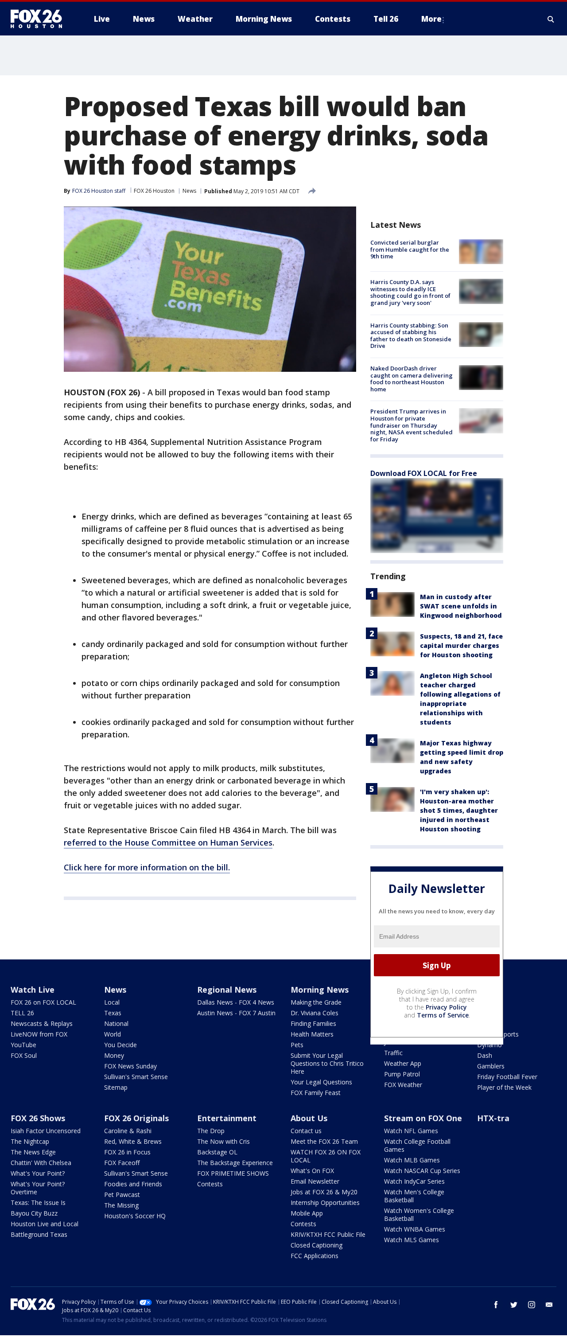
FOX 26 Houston (154, 191)
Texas (112, 1013)
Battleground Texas (39, 1234)
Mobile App (307, 1213)
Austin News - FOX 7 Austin (236, 1013)
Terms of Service (443, 1015)
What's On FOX (312, 1170)
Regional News (226, 989)
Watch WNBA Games (414, 1229)
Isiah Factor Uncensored (46, 1131)
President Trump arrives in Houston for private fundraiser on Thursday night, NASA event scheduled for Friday (411, 425)
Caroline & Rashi (127, 1131)
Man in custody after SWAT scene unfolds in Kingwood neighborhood (461, 606)
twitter (514, 1305)
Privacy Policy (446, 1007)
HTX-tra (493, 1118)
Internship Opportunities (325, 1202)
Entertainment (226, 1118)
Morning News (320, 989)
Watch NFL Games (411, 1131)
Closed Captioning (316, 1245)
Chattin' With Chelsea (41, 1162)
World (112, 1034)
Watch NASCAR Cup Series (422, 1170)
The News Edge (33, 1152)
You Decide (120, 1045)
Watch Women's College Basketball (419, 1214)
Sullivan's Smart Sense (136, 1076)
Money (114, 1055)
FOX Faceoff (122, 1162)
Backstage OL (217, 1152)
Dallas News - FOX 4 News (235, 1002)
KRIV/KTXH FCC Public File (328, 1234)
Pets (297, 1045)
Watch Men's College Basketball (414, 1196)
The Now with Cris (223, 1141)
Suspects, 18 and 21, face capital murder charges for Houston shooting (461, 645)
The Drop (211, 1131)
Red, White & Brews (133, 1141)
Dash (484, 1055)
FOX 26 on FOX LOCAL (43, 1002)
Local (112, 1002)
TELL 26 (22, 1013)
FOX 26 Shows (38, 1118)
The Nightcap (30, 1141)
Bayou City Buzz (34, 1213)
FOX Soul (24, 1055)
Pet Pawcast (122, 1194)
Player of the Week (504, 1087)
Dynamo (489, 1045)
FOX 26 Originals (136, 1118)
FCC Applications (314, 1255)
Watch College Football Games (417, 1145)
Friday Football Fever (507, 1076)
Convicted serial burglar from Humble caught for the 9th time (409, 249)
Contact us (306, 1131)
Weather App (402, 1063)
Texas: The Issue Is (38, 1202)
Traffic (393, 1053)
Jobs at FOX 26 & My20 (324, 1192)
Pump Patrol (402, 1074)
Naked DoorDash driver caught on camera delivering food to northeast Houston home (411, 378)
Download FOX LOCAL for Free (423, 473)
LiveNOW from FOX (39, 1034)
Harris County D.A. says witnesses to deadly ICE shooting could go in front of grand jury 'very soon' (410, 292)
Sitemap (116, 1087)
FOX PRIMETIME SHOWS (233, 1173)
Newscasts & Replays (42, 1023)
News (189, 191)
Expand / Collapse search (551, 19)
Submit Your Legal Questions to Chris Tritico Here (327, 1063)
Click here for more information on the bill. (147, 867)
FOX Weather (403, 1084)
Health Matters (312, 1034)
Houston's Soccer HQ (135, 1216)
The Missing (121, 1205)
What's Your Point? (38, 1173)
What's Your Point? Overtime (38, 1188)
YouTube (23, 1045)
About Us (309, 1118)
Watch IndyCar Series (414, 1181)
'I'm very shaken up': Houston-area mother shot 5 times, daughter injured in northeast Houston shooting (459, 810)
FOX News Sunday (130, 1066)
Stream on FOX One (423, 1118)
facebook (496, 1305)
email (549, 1305)
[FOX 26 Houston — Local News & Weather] (40, 19)
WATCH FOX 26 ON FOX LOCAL (326, 1156)
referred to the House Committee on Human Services (168, 842)
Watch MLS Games (411, 1240)
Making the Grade (316, 1002)
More (431, 19)
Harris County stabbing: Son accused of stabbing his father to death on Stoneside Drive (410, 335)
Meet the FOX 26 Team (324, 1141)
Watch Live (32, 989)
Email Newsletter (315, 1181)
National (116, 1023)
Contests (210, 1184)
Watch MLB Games (412, 1160)
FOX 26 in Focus (127, 1152)
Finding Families (313, 1023)
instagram (531, 1305)
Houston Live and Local (44, 1224)
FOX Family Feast (316, 1092)
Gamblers (491, 1066)
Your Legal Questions (321, 1082)
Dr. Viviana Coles (314, 1013)
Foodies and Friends (133, 1184)
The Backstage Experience (235, 1162)
